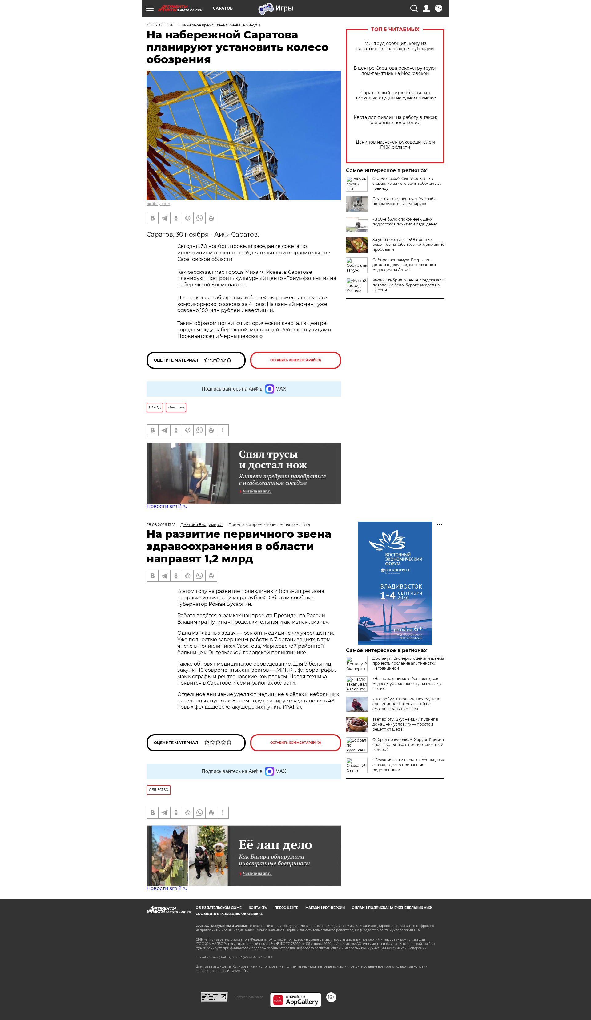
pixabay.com (158, 203)
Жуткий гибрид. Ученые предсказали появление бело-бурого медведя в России (408, 285)
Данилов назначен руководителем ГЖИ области (395, 145)
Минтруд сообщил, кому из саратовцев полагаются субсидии (395, 46)
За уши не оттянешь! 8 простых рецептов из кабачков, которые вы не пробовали (408, 244)
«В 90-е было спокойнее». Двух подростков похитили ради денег (404, 221)
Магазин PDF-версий (325, 908)
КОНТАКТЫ (258, 908)
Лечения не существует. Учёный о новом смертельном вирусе (404, 201)
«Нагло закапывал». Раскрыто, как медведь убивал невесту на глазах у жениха (406, 683)
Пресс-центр (286, 908)
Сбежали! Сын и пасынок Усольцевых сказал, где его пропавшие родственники (408, 765)
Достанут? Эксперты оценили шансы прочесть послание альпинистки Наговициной (408, 663)
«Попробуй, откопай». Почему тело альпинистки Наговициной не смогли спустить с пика (406, 704)
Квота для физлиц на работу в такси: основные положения (395, 120)
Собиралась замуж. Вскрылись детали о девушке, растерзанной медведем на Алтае (404, 264)
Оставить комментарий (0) (295, 360)
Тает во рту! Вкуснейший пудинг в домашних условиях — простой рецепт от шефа (405, 724)
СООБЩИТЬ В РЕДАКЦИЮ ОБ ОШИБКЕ (229, 914)
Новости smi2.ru (167, 506)
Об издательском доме (219, 908)
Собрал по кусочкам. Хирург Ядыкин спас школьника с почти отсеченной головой (408, 744)
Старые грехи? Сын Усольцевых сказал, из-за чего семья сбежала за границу (406, 183)
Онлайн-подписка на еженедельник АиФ (392, 908)
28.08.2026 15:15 (161, 524)
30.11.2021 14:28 (160, 25)
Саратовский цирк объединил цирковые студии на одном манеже (395, 95)
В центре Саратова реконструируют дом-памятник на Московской (395, 71)
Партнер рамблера (248, 997)
